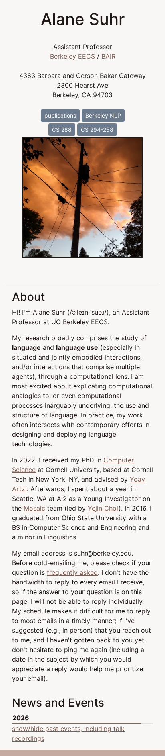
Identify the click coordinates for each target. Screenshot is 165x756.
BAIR (108, 56)
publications (60, 115)
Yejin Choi (103, 508)
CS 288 (62, 129)
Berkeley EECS (72, 56)
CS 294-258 (97, 129)
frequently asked (72, 572)
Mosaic (34, 508)
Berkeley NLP (103, 115)
